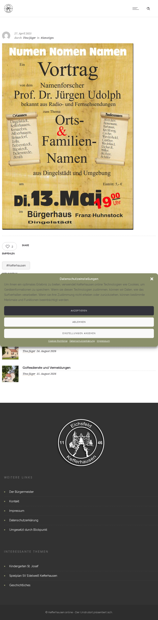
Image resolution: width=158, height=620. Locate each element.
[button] (152, 279)
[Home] (8, 11)
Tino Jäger (29, 37)
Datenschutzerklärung (82, 340)
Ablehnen (79, 321)
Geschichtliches (19, 585)
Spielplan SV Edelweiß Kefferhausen (33, 575)
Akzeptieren (79, 310)
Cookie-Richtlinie (57, 340)
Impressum (103, 340)
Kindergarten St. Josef (23, 566)
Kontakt (14, 501)
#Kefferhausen (16, 265)
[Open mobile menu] (136, 8)
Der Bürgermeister (21, 491)
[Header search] (148, 8)
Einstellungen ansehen (79, 333)
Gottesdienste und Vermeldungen (47, 367)
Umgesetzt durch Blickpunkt (28, 529)
